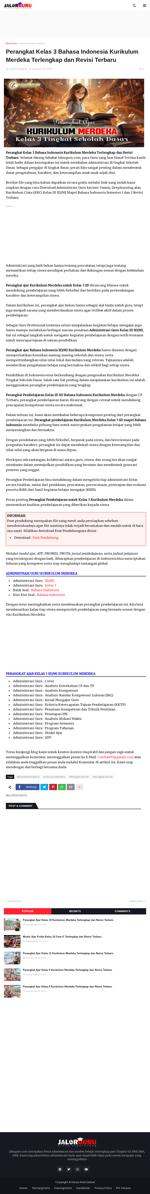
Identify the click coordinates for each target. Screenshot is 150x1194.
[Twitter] (44, 787)
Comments (122, 911)
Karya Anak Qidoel (83, 1182)
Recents (75, 911)
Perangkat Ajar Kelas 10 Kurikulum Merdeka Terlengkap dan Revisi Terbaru (68, 920)
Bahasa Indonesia (45, 590)
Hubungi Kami (63, 1188)
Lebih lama (136, 901)
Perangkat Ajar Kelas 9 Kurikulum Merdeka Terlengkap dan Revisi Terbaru (67, 969)
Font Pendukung (45, 538)
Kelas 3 (50, 585)
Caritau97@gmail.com (115, 757)
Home (23, 1188)
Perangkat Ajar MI (79, 776)
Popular (27, 911)
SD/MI (49, 581)
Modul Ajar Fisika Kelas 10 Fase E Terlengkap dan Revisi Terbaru (62, 936)
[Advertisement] (75, 23)
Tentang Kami (41, 1188)
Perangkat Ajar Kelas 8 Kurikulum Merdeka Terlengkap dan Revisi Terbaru (67, 986)
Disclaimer (83, 1188)
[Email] (71, 787)
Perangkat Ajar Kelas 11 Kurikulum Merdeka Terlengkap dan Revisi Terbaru (68, 953)
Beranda (11, 43)
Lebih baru (14, 901)
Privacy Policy (103, 1188)
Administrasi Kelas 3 (32, 43)
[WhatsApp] (62, 787)
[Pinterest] (53, 787)
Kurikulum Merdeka (54, 776)
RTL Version (123, 1188)
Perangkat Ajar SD (102, 776)
